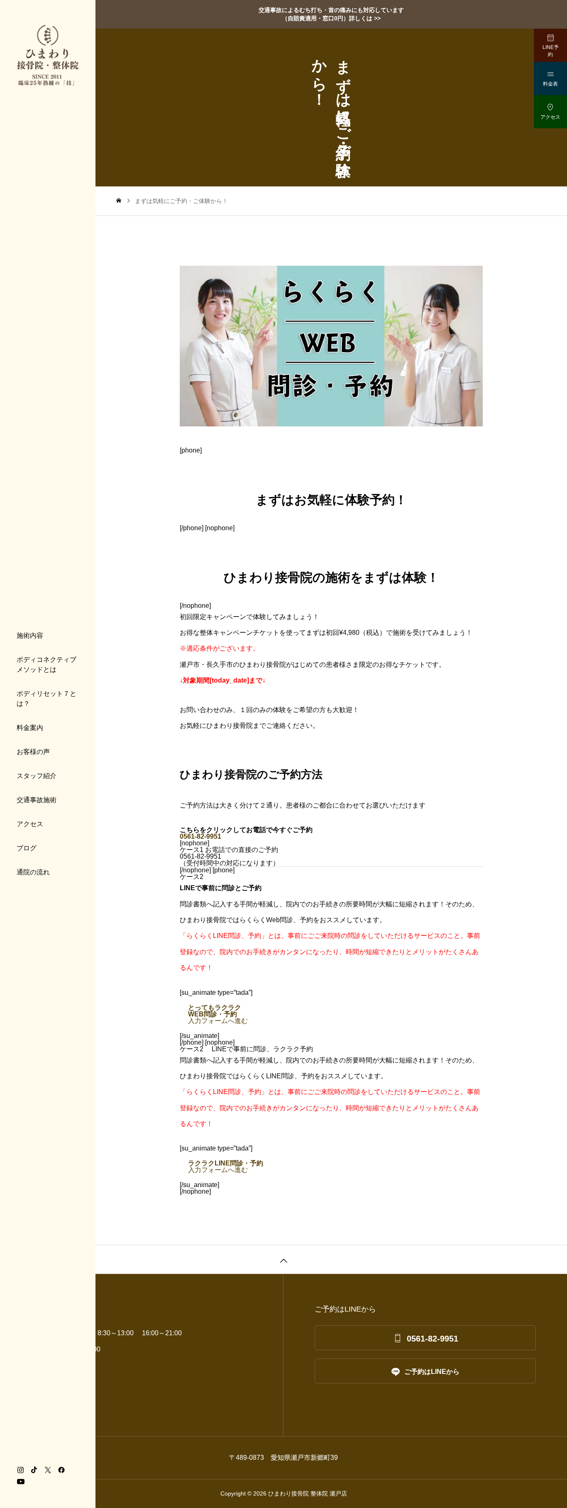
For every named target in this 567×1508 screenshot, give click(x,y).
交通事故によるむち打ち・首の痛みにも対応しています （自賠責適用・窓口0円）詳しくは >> (331, 14)
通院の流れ (33, 872)
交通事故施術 (36, 799)
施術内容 (30, 635)
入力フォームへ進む (218, 1014)
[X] (47, 1470)
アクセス (30, 823)
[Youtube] (20, 1481)
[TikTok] (34, 1470)
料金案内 (30, 727)
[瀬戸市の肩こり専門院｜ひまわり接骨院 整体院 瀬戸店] (47, 55)
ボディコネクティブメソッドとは (46, 664)
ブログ (27, 848)
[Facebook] (61, 1470)
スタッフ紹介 (36, 775)
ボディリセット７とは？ (46, 698)
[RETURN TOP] (283, 1259)
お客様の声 (33, 751)
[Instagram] (20, 1470)
